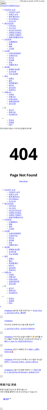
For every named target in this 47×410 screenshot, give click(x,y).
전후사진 (12, 277)
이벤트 (11, 275)
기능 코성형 (13, 254)
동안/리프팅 (9, 203)
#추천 (6, 362)
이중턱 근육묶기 (15, 215)
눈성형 (7, 231)
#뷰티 (30, 349)
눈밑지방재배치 (15, 233)
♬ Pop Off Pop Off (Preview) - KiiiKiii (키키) (23, 372)
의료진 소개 (13, 194)
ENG (10, 303)
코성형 (7, 247)
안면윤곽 (7, 220)
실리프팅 (12, 268)
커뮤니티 (7, 272)
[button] (0, 307)
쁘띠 (6, 256)
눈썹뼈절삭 (13, 222)
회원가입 (12, 290)
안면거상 (12, 206)
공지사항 (12, 284)
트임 (10, 242)
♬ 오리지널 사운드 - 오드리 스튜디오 (23, 362)
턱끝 (10, 224)
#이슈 (35, 310)
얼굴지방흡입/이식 (16, 217)
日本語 (11, 301)
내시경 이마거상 (15, 210)
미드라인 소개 (9, 190)
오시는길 (12, 201)
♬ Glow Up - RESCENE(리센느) (20, 341)
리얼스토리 (13, 279)
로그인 (11, 288)
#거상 (40, 310)
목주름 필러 (13, 263)
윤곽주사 (12, 270)
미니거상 (12, 208)
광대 (10, 226)
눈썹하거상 (13, 236)
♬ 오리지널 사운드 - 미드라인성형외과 (19, 329)
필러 (10, 261)
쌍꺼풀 (11, 240)
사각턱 (11, 229)
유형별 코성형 (14, 249)
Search (3, 3)
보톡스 (11, 258)
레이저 (11, 265)
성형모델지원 (14, 281)
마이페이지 (13, 293)
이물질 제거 (13, 245)
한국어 (11, 298)
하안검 (11, 238)
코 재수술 (12, 252)
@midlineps (8, 310)
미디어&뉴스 (14, 199)
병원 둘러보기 (14, 197)
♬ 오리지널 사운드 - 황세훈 (15, 313)
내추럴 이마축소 (15, 213)
